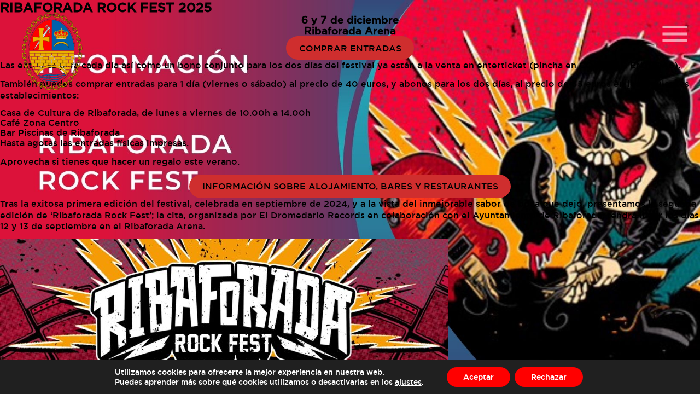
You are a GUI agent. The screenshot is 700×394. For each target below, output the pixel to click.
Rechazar (549, 377)
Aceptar (478, 377)
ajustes (408, 382)
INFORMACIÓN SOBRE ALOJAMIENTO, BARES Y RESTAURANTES (350, 186)
